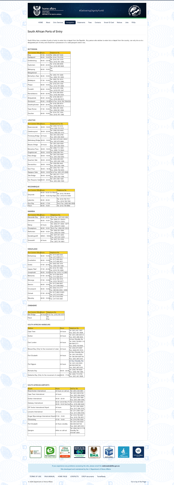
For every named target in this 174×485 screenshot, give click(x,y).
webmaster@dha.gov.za (111, 466)
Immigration (70, 22)
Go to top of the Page (138, 481)
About (48, 22)
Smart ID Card (109, 22)
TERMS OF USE (35, 476)
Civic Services (58, 22)
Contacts (98, 22)
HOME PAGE (62, 476)
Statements (81, 22)
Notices (119, 22)
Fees (90, 22)
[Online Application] (50, 452)
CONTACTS (74, 476)
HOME (40, 22)
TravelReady (101, 476)
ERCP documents (88, 476)
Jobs (127, 22)
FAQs (134, 22)
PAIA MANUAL (49, 476)
